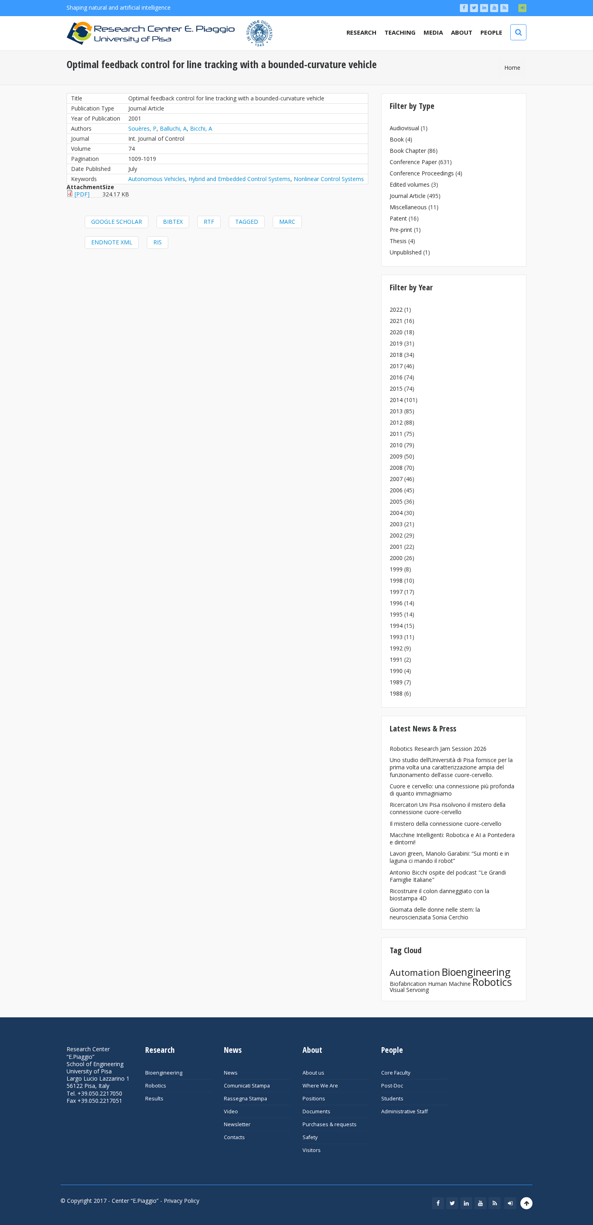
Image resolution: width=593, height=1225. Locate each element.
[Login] (522, 8)
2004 (396, 513)
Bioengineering (476, 972)
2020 (396, 332)
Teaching (400, 32)
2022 (396, 309)
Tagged (246, 221)
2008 (396, 467)
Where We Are (320, 1085)
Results (154, 1098)
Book (397, 139)
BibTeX (173, 221)
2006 (396, 490)
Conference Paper (413, 162)
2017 (396, 366)
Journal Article (408, 196)
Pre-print (401, 229)
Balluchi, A (173, 128)
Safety (310, 1137)
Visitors (312, 1150)
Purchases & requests (330, 1124)
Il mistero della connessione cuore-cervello (445, 823)
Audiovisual (404, 128)
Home (512, 67)
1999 (396, 569)
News (231, 1072)
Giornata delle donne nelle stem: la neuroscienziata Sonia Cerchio (435, 913)
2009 (396, 456)
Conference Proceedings (422, 173)
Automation (415, 972)
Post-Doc (392, 1085)
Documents (316, 1111)
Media (433, 32)
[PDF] (82, 194)
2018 (396, 354)
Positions (314, 1098)
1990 (396, 671)
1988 (396, 693)
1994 (396, 625)
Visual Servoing (409, 990)
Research (361, 32)
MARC (287, 221)
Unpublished (406, 252)
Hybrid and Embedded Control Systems (239, 179)
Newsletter (237, 1124)
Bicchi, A (201, 128)
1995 (396, 614)
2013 (396, 411)
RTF (209, 221)
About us (313, 1072)
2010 (396, 445)
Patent (398, 218)
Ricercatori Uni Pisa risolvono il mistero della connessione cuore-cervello (447, 808)
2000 (396, 558)
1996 (396, 603)
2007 (396, 479)
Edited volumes (410, 184)
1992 (396, 648)
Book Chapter (408, 150)
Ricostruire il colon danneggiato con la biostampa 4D (439, 894)
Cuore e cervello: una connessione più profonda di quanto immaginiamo (452, 789)
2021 (396, 321)
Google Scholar (116, 221)
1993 (396, 637)
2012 (396, 422)
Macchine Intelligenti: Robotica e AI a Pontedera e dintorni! (452, 838)
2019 (396, 343)
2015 (396, 388)
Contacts (234, 1137)
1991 (396, 659)
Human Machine (449, 983)
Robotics (492, 982)
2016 (396, 377)
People (491, 32)
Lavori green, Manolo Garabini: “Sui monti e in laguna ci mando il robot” (449, 857)
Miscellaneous (408, 207)
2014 (396, 400)
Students (392, 1098)
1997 (396, 592)
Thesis (398, 241)
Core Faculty (395, 1072)
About (461, 32)
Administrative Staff (404, 1111)
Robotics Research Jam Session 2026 (438, 748)
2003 (396, 524)
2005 (396, 501)
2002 (396, 535)
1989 (396, 682)
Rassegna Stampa (245, 1098)
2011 (396, 434)
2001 (396, 546)
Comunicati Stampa (247, 1085)
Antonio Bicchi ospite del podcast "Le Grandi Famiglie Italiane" (448, 876)
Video (231, 1111)
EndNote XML (111, 242)
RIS (157, 242)
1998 (396, 580)
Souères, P (142, 128)
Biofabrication (408, 983)
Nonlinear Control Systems (329, 179)
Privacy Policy (181, 1200)
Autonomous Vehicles (156, 179)
